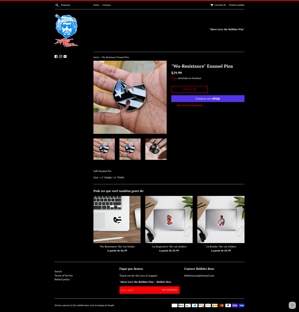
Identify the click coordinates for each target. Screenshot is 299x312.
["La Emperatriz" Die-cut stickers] (168, 219)
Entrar (96, 4)
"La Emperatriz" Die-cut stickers (169, 246)
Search (58, 271)
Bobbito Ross (83, 305)
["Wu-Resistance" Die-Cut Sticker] (117, 219)
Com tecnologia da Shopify (102, 305)
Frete (174, 78)
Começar (106, 4)
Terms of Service (64, 275)
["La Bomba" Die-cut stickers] (220, 219)
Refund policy (62, 279)
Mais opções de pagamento (190, 104)
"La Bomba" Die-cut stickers (221, 246)
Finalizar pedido (236, 4)
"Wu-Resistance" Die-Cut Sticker (117, 246)
